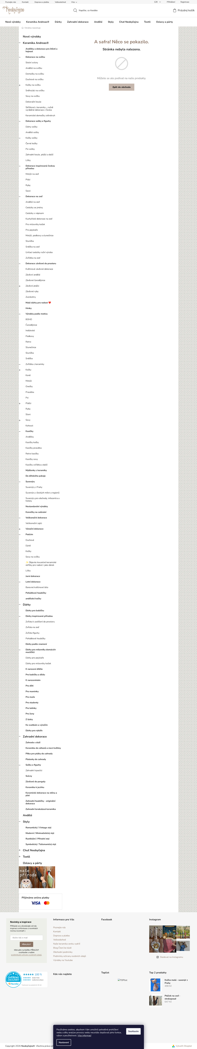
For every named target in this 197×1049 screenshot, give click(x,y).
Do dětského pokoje (36, 475)
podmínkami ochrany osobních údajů (26, 955)
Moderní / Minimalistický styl (40, 833)
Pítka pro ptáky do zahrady (39, 753)
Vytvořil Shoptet (184, 1046)
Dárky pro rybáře (34, 730)
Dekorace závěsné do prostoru (41, 263)
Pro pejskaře (32, 229)
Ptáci (28, 179)
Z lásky (29, 719)
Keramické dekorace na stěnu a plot (41, 794)
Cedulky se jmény (34, 207)
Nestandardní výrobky (37, 506)
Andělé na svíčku (34, 68)
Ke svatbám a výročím (37, 724)
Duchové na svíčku (34, 79)
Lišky (28, 160)
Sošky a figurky (33, 764)
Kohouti (29, 425)
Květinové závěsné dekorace (39, 269)
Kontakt (25, 2)
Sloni (28, 414)
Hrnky (29, 308)
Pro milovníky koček (35, 224)
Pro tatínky (31, 708)
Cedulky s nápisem (35, 213)
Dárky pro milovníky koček (38, 663)
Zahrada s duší (33, 742)
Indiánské (30, 330)
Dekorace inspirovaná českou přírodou (40, 167)
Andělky (30, 436)
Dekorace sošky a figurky (38, 121)
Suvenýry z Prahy (34, 487)
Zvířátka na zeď (33, 257)
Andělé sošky (32, 132)
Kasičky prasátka (34, 447)
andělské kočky (33, 598)
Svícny (29, 776)
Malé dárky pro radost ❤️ (38, 302)
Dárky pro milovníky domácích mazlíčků (41, 651)
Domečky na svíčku (35, 73)
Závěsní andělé (33, 274)
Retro (28, 341)
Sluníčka (30, 241)
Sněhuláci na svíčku (35, 90)
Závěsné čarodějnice (35, 280)
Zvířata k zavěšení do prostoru (40, 621)
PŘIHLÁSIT (26, 944)
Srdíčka (29, 358)
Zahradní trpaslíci (34, 770)
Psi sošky (30, 149)
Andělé (27, 815)
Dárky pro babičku (35, 610)
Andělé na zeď (33, 201)
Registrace (184, 2)
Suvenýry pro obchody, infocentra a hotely (42, 499)
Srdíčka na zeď (32, 246)
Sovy (28, 419)
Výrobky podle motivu (37, 313)
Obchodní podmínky (62, 952)
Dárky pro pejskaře (35, 657)
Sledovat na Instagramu (171, 957)
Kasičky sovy (32, 459)
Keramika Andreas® (36, 43)
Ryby (28, 185)
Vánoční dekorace (34, 528)
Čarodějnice (31, 324)
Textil (26, 857)
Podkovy (30, 336)
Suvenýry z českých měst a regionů (42, 492)
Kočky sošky (31, 137)
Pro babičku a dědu (35, 674)
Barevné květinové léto (37, 587)
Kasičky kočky (32, 442)
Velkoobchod (60, 2)
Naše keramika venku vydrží (66, 943)
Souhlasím (133, 1031)
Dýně (28, 545)
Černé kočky (31, 143)
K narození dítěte (34, 669)
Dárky (27, 604)
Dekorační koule (33, 101)
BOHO (29, 319)
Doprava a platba (42, 2)
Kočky (28, 369)
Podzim (29, 534)
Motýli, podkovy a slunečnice (39, 235)
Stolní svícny (32, 62)
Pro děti (29, 685)
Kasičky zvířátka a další (37, 464)
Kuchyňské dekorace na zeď (39, 218)
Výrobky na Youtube (63, 960)
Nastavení (64, 1042)
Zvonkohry (31, 297)
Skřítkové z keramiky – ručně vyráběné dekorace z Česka (39, 108)
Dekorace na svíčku (35, 57)
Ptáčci (28, 403)
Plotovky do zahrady (36, 759)
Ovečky (29, 386)
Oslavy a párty (32, 863)
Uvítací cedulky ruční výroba (39, 252)
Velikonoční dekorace (36, 517)
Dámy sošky (31, 126)
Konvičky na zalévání (36, 512)
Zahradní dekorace (35, 736)
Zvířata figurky (32, 632)
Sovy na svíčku (33, 96)
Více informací (84, 1035)
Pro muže (30, 697)
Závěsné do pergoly (35, 781)
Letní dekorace (33, 581)
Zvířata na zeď (32, 627)
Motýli (29, 380)
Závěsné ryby (32, 291)
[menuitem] (13, 21)
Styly (26, 822)
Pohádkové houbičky (36, 592)
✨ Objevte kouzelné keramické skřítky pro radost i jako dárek (41, 563)
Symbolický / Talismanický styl (41, 844)
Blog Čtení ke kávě (62, 947)
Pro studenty (32, 702)
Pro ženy (30, 713)
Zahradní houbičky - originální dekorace (40, 802)
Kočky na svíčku (33, 84)
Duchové (30, 540)
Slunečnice (31, 347)
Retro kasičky (32, 453)
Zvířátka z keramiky (35, 364)
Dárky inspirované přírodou (39, 616)
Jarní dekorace (33, 576)
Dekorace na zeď (34, 196)
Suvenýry (30, 481)
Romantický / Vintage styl (38, 827)
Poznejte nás (10, 2)
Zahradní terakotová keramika (41, 809)
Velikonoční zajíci (34, 523)
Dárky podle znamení (36, 644)
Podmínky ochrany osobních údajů (69, 956)
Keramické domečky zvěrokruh (40, 115)
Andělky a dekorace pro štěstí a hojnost (41, 50)
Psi (27, 397)
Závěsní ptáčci (32, 285)
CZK (156, 2)
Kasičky (29, 431)
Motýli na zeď (32, 174)
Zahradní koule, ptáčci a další (39, 154)
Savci (28, 190)
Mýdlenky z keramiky (36, 470)
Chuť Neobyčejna (34, 850)
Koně (28, 375)
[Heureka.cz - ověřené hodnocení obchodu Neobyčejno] (26, 979)
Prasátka (30, 392)
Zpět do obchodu (122, 87)
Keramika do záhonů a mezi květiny (43, 748)
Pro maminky (32, 691)
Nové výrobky (32, 36)
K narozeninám (33, 680)
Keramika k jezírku (35, 787)
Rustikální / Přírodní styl (37, 838)
